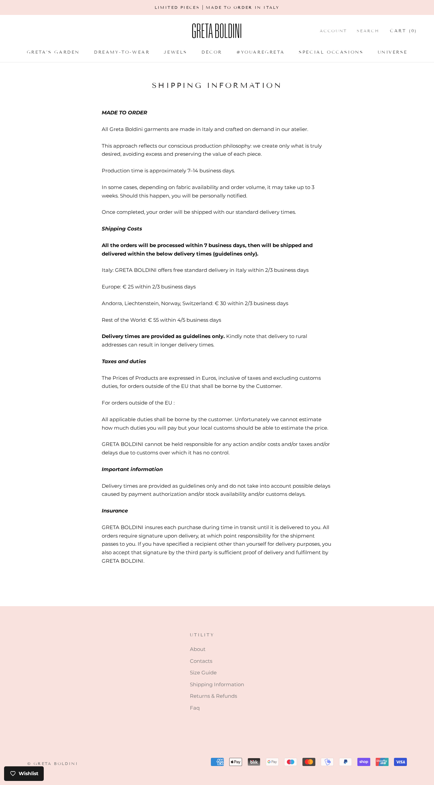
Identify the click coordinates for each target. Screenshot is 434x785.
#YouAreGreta (260, 52)
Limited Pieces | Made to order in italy (217, 7)
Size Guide (203, 672)
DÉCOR (211, 52)
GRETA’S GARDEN (53, 52)
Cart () (403, 31)
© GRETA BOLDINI (52, 763)
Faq (195, 708)
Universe (393, 52)
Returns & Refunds (213, 696)
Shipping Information (217, 684)
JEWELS (175, 52)
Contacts (201, 661)
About (197, 649)
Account (333, 30)
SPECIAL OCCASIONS (331, 52)
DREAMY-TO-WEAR (122, 52)
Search (368, 30)
